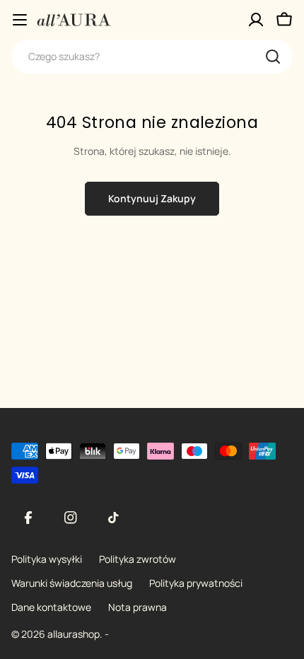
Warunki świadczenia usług (71, 583)
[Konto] (255, 19)
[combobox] (152, 57)
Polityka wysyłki (46, 559)
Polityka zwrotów (137, 559)
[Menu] (19, 19)
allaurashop (73, 634)
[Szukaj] (272, 56)
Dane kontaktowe (51, 607)
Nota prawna (137, 607)
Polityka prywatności (195, 583)
